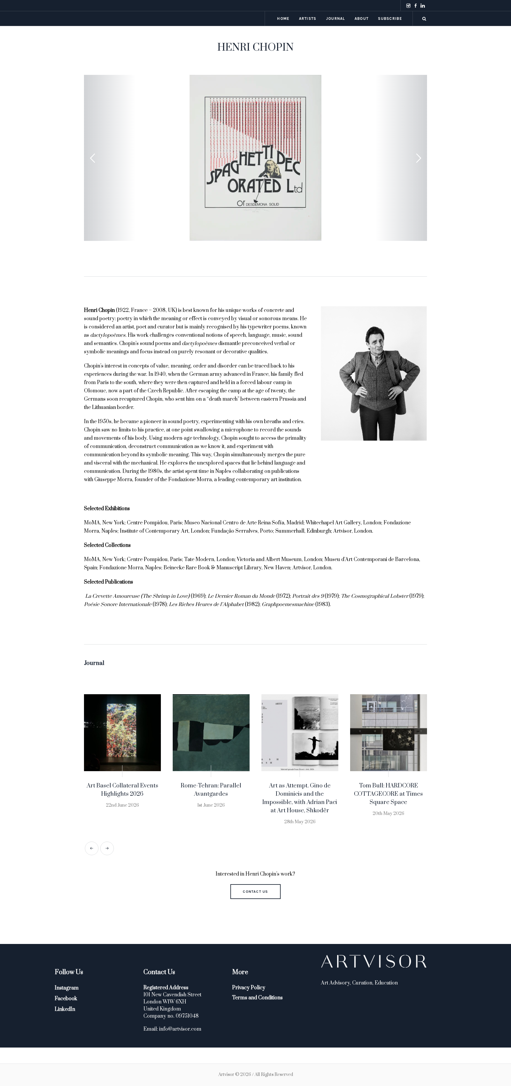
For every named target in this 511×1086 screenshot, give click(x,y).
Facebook (66, 998)
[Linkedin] (422, 5)
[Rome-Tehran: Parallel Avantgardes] (211, 732)
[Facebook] (415, 5)
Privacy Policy (248, 988)
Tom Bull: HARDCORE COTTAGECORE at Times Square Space (388, 794)
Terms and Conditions (257, 998)
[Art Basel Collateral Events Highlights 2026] (122, 732)
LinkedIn (65, 1009)
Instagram (67, 988)
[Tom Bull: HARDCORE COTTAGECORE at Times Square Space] (388, 732)
